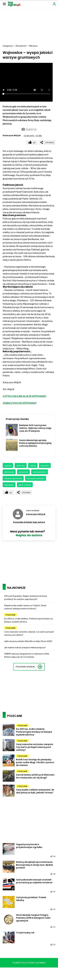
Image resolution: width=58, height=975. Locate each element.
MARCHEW (45, 465)
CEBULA (33, 465)
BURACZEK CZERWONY (35, 478)
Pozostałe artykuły (25, 666)
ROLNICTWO (20, 465)
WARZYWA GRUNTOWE (13, 478)
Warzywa (33, 45)
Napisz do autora (29, 535)
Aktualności (20, 45)
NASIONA (7, 465)
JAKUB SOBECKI (25, 484)
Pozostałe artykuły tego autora (29, 522)
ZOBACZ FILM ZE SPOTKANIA (19, 402)
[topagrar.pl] (14, 3)
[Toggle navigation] (4, 3)
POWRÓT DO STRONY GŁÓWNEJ (29, 962)
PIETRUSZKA (9, 472)
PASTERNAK (23, 472)
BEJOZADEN (9, 484)
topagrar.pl (8, 45)
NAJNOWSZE (16, 588)
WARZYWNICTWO (39, 472)
